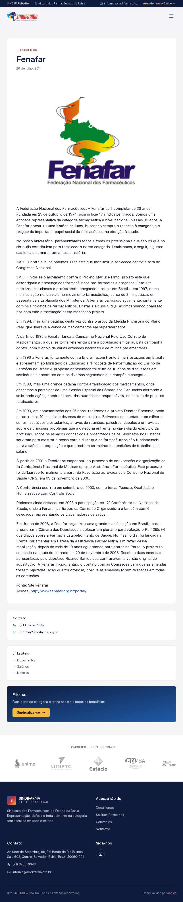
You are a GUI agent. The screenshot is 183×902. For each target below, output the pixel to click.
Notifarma (103, 829)
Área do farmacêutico (157, 3)
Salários (23, 666)
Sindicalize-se (28, 712)
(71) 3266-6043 (31, 625)
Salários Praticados (110, 815)
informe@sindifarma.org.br (38, 632)
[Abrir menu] (171, 16)
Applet (171, 893)
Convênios (104, 822)
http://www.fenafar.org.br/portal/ (58, 591)
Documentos (26, 660)
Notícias (23, 673)
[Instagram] (100, 853)
